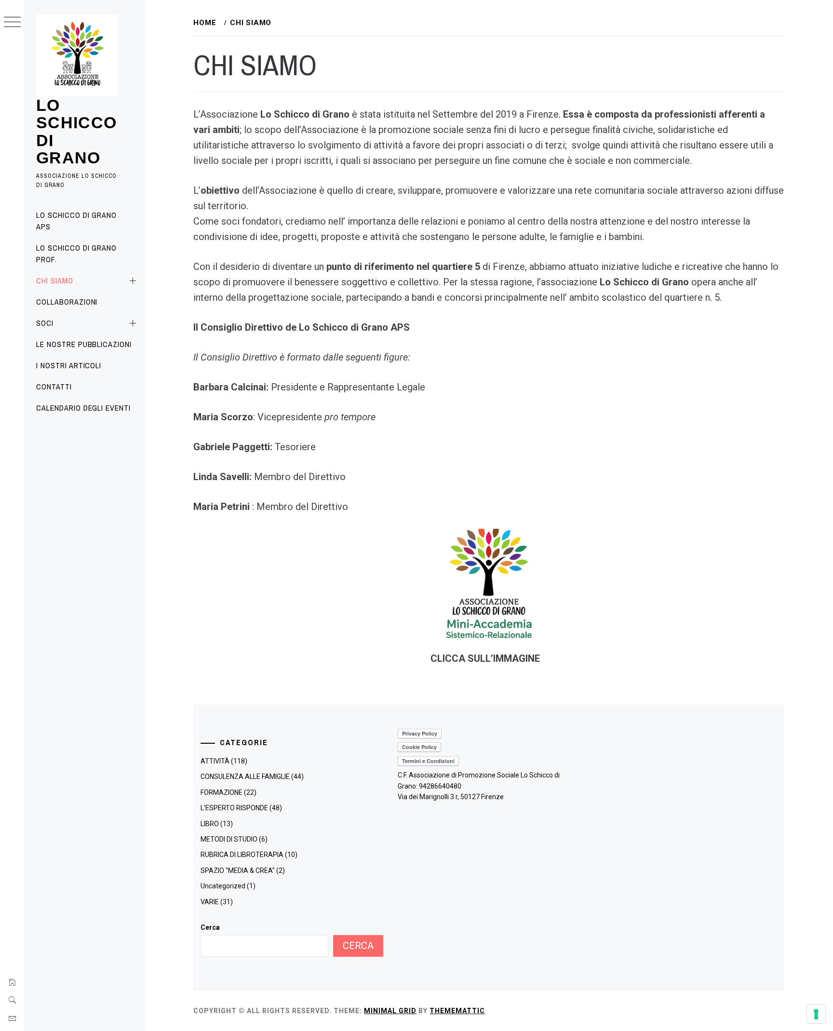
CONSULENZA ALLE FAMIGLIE (245, 776)
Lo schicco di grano (76, 131)
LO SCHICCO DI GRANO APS (76, 221)
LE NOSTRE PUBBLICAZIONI (84, 344)
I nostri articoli (68, 365)
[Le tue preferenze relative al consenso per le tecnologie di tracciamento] (816, 1014)
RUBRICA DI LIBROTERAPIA (242, 854)
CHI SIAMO (54, 280)
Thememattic (457, 1011)
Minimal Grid (390, 1011)
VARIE (210, 902)
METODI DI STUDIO (229, 839)
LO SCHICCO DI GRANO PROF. (76, 253)
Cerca (210, 927)
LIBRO (210, 824)
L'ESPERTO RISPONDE (234, 808)
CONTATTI (54, 386)
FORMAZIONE (221, 792)
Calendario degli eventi (83, 407)
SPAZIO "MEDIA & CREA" (238, 870)
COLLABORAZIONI (66, 301)
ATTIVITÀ (215, 761)
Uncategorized (223, 886)
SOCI (45, 323)
